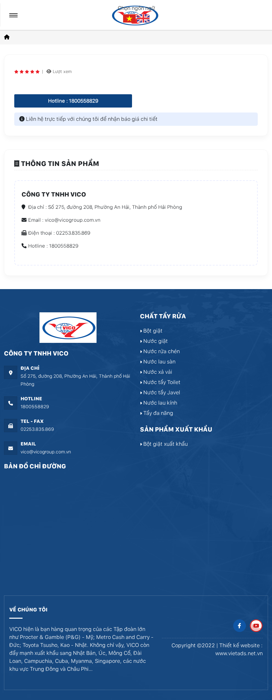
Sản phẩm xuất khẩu (176, 429)
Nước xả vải (157, 372)
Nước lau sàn (158, 361)
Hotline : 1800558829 (73, 101)
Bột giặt (152, 331)
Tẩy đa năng (157, 413)
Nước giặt (155, 341)
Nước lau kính (159, 403)
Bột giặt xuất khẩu (165, 444)
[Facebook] (239, 626)
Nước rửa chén (161, 351)
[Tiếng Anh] (143, 18)
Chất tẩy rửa (163, 316)
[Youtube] (256, 626)
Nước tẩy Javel (161, 392)
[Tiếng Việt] (130, 18)
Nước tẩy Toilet (161, 382)
